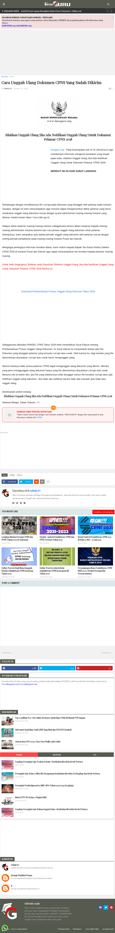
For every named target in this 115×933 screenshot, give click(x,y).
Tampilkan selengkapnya (103, 512)
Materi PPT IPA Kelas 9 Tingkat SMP (31, 797)
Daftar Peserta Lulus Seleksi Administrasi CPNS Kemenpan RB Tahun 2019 (54, 571)
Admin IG (35, 490)
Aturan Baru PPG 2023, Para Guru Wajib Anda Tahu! (37, 741)
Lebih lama (105, 652)
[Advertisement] (57, 53)
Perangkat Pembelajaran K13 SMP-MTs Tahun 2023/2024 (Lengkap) (44, 785)
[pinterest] (21, 503)
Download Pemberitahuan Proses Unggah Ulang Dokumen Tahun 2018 (58, 291)
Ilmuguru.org (57, 149)
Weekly (19, 755)
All (94, 755)
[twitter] (17, 503)
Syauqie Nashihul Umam (21, 875)
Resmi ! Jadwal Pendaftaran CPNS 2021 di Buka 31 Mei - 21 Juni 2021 (94, 538)
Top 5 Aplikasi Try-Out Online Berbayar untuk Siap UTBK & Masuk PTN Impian (50, 717)
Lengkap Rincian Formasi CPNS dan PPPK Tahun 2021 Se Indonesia (17, 538)
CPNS (12, 76)
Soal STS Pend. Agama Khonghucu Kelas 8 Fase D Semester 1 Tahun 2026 (51, 11)
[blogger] (24, 503)
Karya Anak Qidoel (19, 929)
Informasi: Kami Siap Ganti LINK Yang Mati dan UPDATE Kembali (43, 729)
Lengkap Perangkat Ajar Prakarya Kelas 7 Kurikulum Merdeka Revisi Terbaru (49, 761)
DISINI (39, 417)
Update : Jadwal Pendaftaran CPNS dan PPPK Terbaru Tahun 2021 (57, 538)
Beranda (5, 76)
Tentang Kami (63, 929)
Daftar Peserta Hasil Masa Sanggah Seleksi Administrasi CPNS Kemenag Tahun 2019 (17, 571)
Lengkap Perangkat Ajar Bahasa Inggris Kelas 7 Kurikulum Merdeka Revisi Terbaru (51, 809)
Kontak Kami (108, 929)
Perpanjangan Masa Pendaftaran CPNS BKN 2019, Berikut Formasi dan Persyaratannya (95, 571)
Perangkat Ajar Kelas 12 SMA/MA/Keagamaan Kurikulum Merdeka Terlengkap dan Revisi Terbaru (57, 773)
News (19, 475)
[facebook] (13, 503)
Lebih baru (7, 652)
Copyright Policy (92, 929)
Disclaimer (77, 929)
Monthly (57, 755)
